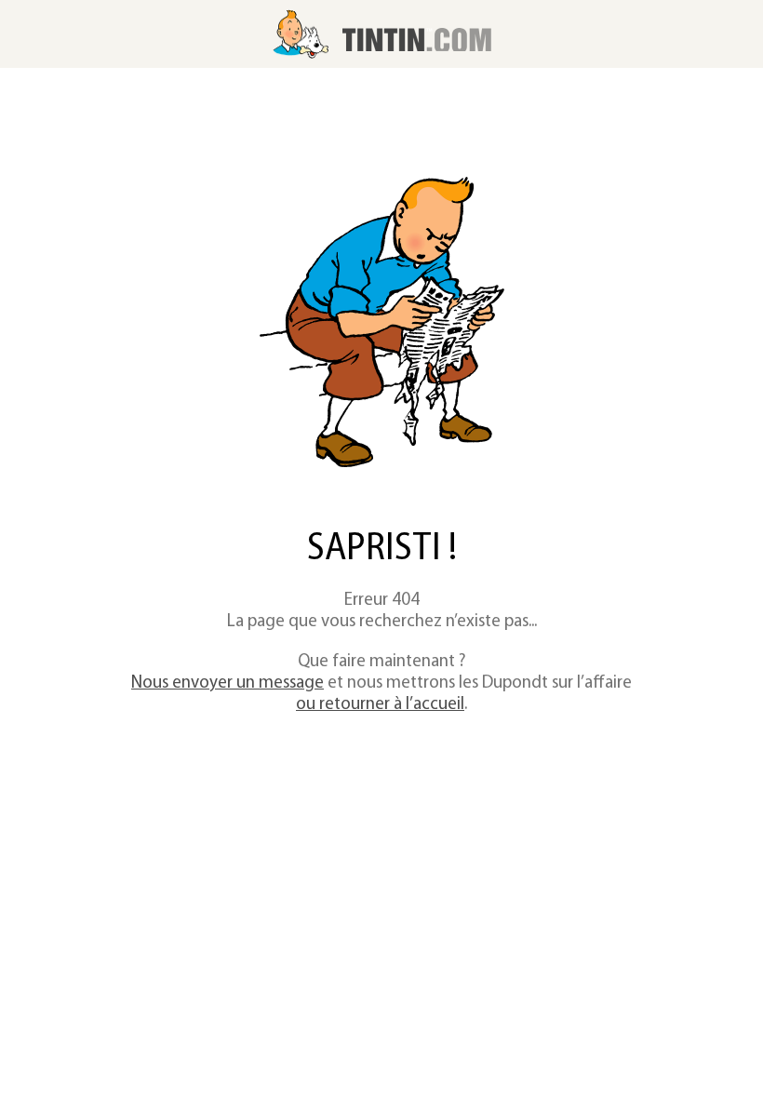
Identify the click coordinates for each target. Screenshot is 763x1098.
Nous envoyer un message (227, 683)
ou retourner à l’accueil (380, 705)
